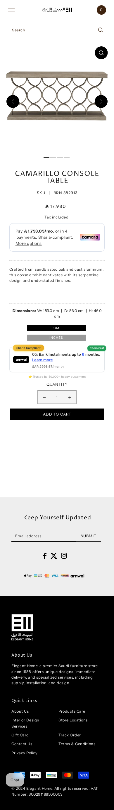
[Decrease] (44, 397)
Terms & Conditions (76, 744)
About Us (20, 711)
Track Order (69, 735)
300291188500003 (46, 794)
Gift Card (20, 735)
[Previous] (12, 101)
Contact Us (21, 744)
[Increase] (69, 397)
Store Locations (73, 720)
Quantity (57, 384)
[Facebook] (44, 556)
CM (56, 328)
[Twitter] (54, 556)
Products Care (71, 711)
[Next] (101, 101)
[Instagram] (64, 556)
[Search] (101, 30)
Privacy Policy (24, 753)
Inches (56, 337)
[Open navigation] (11, 10)
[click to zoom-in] (101, 52)
